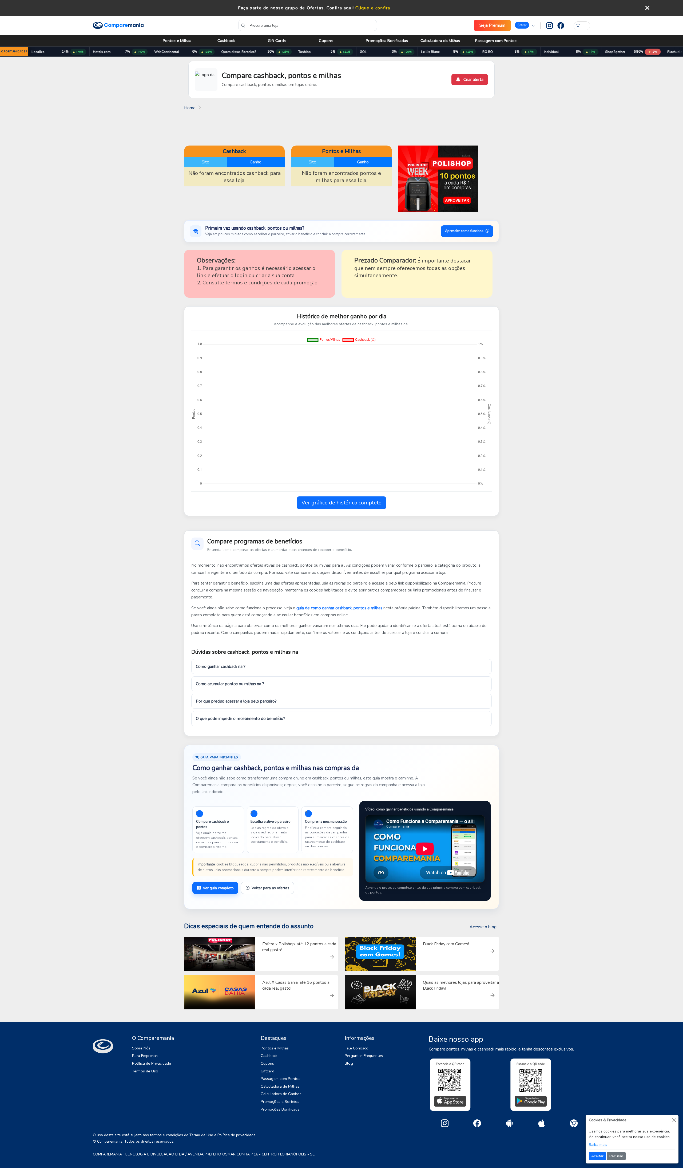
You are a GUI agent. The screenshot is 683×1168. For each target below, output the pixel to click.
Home (190, 108)
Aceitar (597, 1156)
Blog (349, 1063)
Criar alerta (472, 80)
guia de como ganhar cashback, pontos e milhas (339, 608)
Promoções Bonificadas (387, 40)
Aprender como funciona (464, 231)
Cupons (325, 40)
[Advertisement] (341, 127)
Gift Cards (277, 40)
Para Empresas (145, 1055)
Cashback (226, 40)
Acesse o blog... (484, 927)
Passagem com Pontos (496, 40)
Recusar (616, 1156)
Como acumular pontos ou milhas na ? (230, 684)
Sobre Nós (141, 1048)
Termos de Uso (145, 1071)
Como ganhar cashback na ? (220, 666)
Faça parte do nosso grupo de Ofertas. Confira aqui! (296, 8)
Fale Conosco (356, 1048)
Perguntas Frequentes (364, 1055)
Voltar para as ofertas (270, 888)
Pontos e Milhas (177, 40)
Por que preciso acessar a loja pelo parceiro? (236, 701)
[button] (525, 25)
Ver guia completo (218, 888)
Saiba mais (598, 1144)
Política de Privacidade (151, 1063)
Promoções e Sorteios (280, 1101)
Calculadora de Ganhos (281, 1093)
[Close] (674, 1120)
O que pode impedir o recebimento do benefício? (240, 718)
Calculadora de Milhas (440, 40)
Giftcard (267, 1071)
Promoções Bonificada (280, 1109)
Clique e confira (372, 8)
